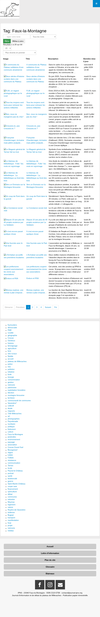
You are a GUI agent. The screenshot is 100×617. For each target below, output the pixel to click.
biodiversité (12, 478)
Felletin (11, 458)
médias (11, 531)
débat (10, 494)
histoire (11, 343)
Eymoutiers (12, 325)
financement (13, 489)
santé (10, 476)
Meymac (11, 502)
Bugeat (11, 515)
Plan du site (50, 560)
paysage (11, 442)
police (10, 364)
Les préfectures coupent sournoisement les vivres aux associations (36, 269)
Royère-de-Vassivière (16, 510)
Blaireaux (50, 573)
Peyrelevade (13, 421)
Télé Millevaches (14, 413)
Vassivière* (12, 403)
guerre (10, 481)
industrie (11, 499)
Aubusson (12, 429)
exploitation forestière (16, 390)
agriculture (12, 348)
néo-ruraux (12, 354)
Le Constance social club (36, 208)
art (9, 416)
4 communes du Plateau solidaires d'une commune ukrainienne (36, 67)
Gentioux (11, 341)
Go (8, 41)
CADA (10, 455)
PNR (9, 330)
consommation (14, 380)
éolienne (11, 512)
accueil (10, 359)
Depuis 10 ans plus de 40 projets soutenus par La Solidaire (36, 222)
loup (9, 523)
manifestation (13, 520)
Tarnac (10, 465)
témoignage (12, 346)
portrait (11, 473)
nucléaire (11, 424)
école (10, 468)
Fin (55, 307)
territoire (11, 398)
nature (10, 507)
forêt (9, 374)
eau (9, 367)
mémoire (11, 385)
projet (10, 525)
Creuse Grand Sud (15, 447)
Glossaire (50, 567)
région (10, 452)
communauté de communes (19, 400)
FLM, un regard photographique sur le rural (35, 93)
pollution (11, 369)
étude (10, 408)
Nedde (10, 356)
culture (10, 432)
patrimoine (12, 387)
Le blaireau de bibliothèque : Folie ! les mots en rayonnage (36, 163)
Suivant (48, 307)
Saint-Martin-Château (16, 484)
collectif (11, 406)
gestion (11, 382)
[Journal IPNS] (10, 3)
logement (11, 505)
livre (9, 351)
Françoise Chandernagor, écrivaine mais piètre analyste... (36, 140)
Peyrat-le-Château (15, 471)
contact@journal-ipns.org (72, 593)
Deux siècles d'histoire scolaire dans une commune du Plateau (35, 79)
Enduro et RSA (32, 278)
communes (12, 497)
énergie (11, 377)
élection (11, 393)
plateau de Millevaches (17, 361)
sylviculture (12, 491)
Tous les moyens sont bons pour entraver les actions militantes (35, 105)
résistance (12, 460)
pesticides (12, 437)
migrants (11, 411)
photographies (14, 419)
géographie (12, 335)
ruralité (10, 333)
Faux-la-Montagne (15, 434)
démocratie (12, 327)
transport (11, 518)
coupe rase (12, 486)
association (12, 445)
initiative (11, 372)
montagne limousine (16, 395)
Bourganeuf (12, 450)
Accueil (50, 546)
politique (11, 426)
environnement (14, 439)
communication (14, 463)
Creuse (11, 338)
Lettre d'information (50, 553)
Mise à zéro (18, 41)
